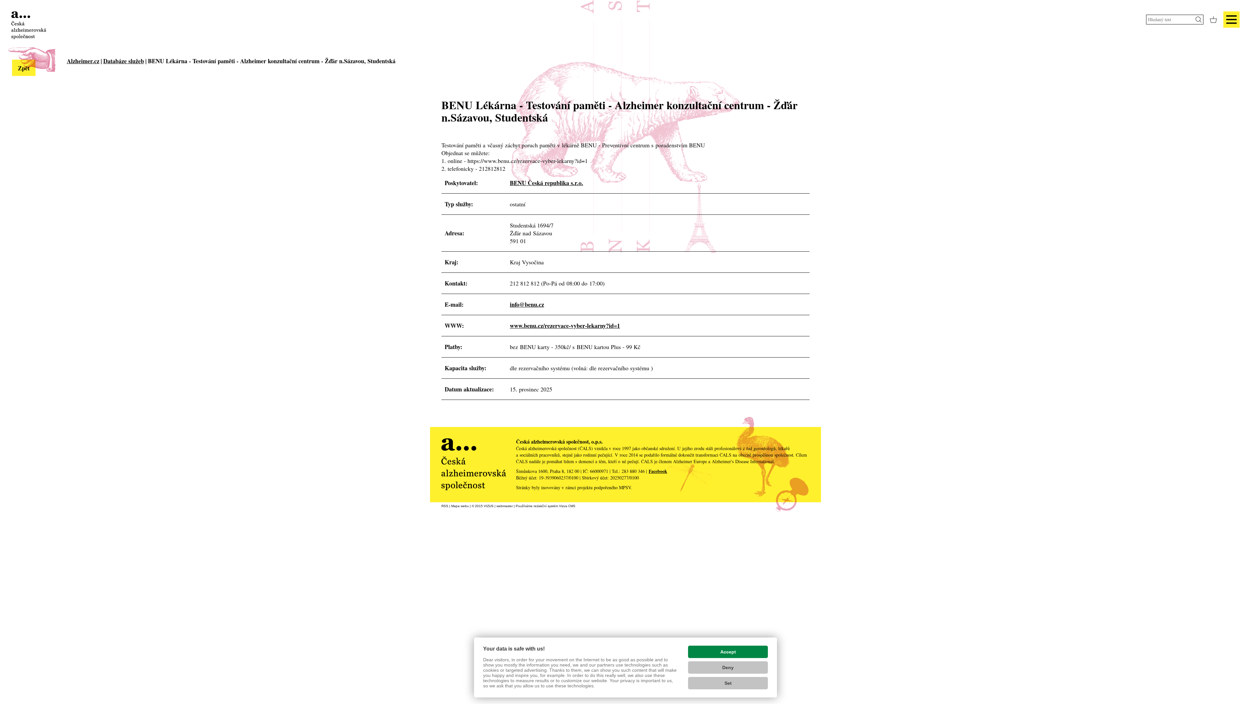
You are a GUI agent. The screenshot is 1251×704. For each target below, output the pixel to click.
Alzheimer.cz (83, 61)
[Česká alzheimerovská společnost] (28, 24)
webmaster (504, 506)
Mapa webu (460, 506)
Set (728, 683)
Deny (728, 667)
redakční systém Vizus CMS (554, 506)
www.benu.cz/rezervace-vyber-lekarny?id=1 (565, 325)
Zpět (24, 68)
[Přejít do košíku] (1213, 19)
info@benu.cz (527, 304)
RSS (444, 506)
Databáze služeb (123, 61)
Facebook (658, 471)
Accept (728, 651)
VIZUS (489, 506)
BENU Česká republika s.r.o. (546, 183)
